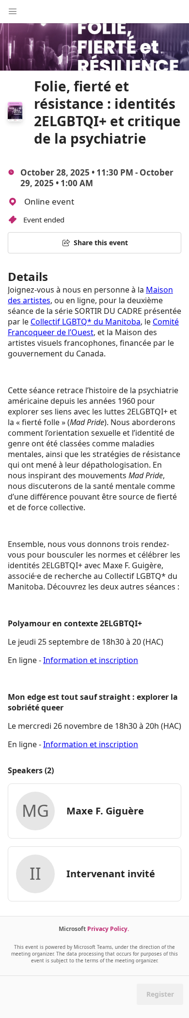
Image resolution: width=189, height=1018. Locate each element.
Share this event (101, 242)
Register (160, 994)
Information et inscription (90, 660)
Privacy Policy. (108, 929)
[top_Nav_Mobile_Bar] (12, 11)
